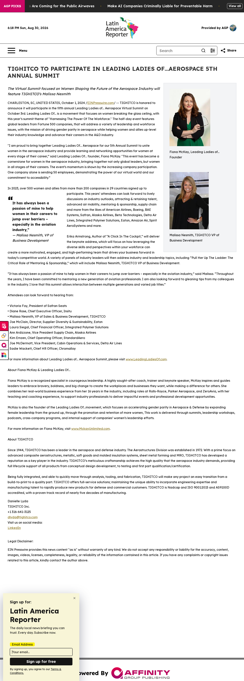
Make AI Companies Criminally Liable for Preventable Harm (160, 6)
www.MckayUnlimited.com (90, 429)
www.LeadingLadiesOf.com (146, 359)
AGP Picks (12, 6)
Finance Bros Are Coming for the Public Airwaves (51, 6)
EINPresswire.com (100, 103)
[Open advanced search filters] (212, 50)
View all (235, 6)
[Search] (203, 50)
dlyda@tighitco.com (23, 517)
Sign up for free (41, 661)
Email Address (22, 644)
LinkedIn (14, 528)
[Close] (74, 598)
